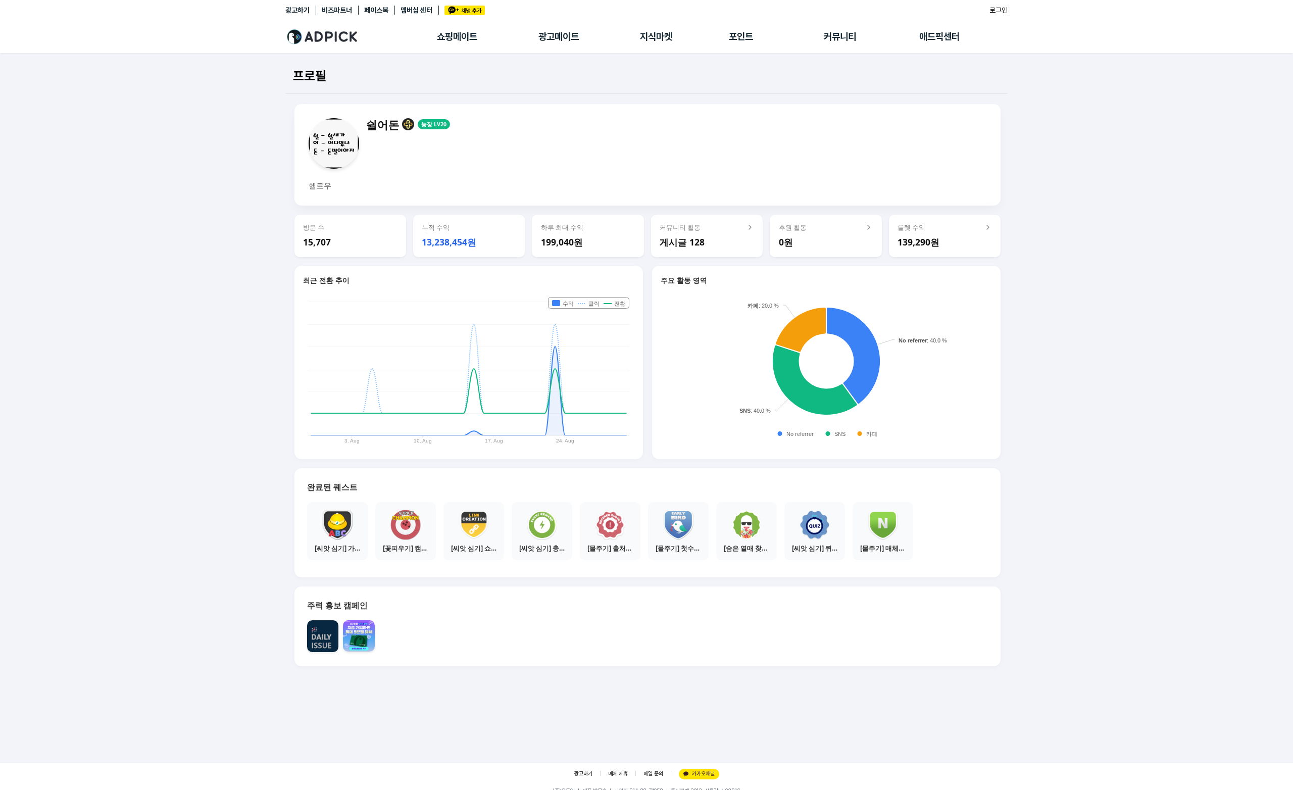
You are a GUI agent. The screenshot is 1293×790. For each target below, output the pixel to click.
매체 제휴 (618, 773)
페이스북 (376, 10)
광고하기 (297, 10)
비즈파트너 (337, 10)
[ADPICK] (361, 36)
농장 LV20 (433, 124)
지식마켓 (656, 36)
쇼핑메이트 (457, 36)
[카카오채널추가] (464, 10)
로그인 (998, 10)
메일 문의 (653, 773)
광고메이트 (558, 36)
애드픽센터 (939, 36)
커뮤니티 (840, 36)
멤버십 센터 (416, 10)
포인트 (741, 36)
